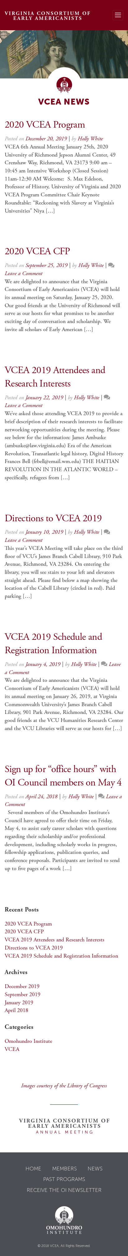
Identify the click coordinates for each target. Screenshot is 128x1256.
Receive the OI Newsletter (64, 1190)
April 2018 (16, 1011)
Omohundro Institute (28, 1041)
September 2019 (22, 995)
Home (33, 1168)
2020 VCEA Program (45, 125)
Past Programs (64, 1179)
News (95, 1168)
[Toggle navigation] (117, 15)
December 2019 (22, 987)
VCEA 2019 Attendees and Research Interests (54, 940)
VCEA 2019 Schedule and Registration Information (61, 956)
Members (64, 1168)
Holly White (90, 139)
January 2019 (19, 1003)
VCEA (12, 1049)
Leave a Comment (23, 274)
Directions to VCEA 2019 (53, 519)
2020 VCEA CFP (37, 252)
